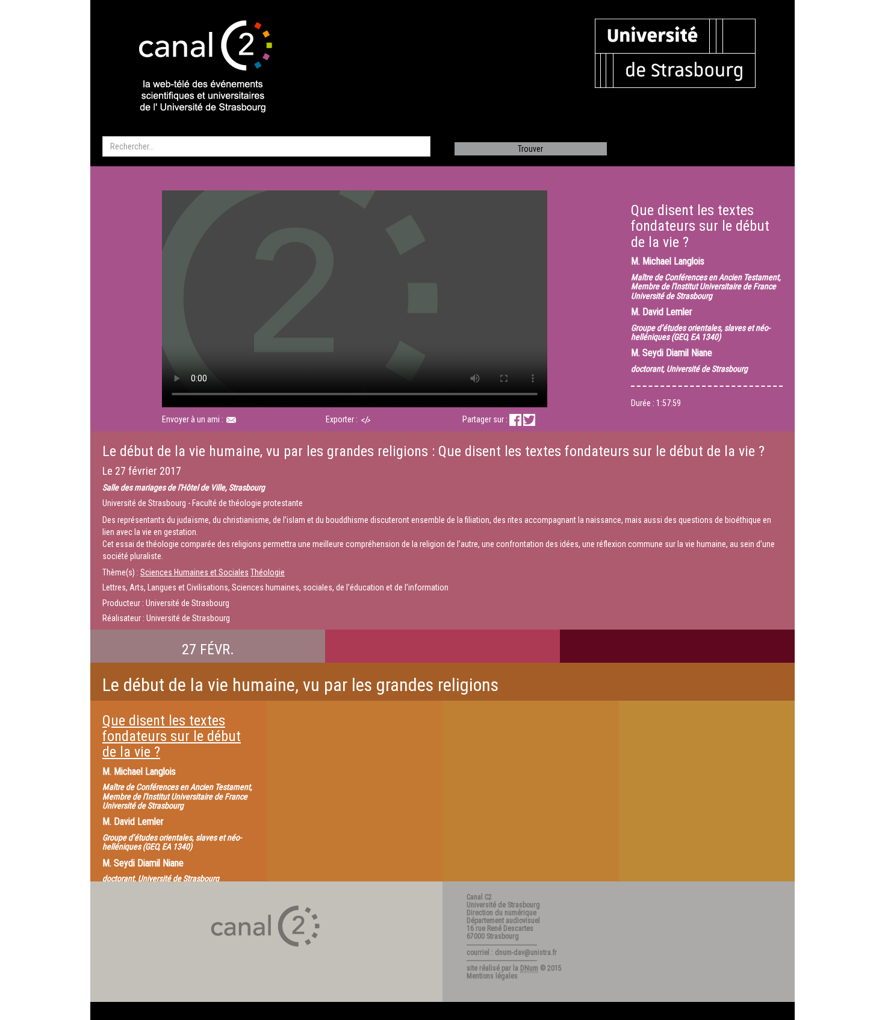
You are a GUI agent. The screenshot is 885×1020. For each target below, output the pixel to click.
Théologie (267, 572)
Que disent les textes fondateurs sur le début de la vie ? (171, 736)
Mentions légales (492, 976)
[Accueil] (195, 67)
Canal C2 (479, 897)
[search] (266, 146)
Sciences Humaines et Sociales (194, 572)
